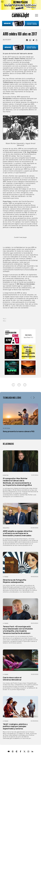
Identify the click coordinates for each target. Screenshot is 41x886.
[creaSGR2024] (12, 336)
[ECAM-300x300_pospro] (28, 352)
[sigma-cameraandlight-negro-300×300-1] (28, 336)
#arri (4, 319)
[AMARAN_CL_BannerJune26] (20, 23)
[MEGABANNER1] (20, 5)
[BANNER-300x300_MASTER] (12, 352)
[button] (34, 397)
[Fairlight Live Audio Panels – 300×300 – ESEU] (12, 368)
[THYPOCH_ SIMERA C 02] (28, 368)
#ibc (4, 321)
